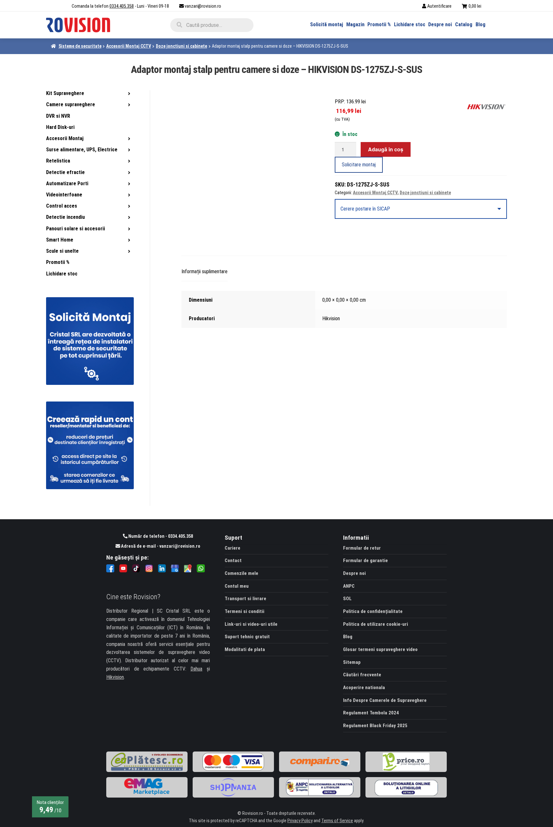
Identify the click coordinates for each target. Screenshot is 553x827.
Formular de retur (362, 548)
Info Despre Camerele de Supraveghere (385, 700)
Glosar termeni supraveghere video (380, 649)
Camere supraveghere (70, 104)
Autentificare (439, 6)
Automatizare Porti (67, 183)
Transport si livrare (245, 598)
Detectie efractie (65, 172)
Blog (480, 24)
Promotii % (379, 24)
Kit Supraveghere (65, 93)
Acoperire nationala (364, 687)
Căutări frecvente (362, 675)
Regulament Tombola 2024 (371, 713)
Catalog (463, 24)
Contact (233, 560)
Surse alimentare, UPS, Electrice (81, 150)
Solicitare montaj (359, 165)
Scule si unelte (62, 251)
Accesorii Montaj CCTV (128, 46)
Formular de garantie (365, 560)
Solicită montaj (326, 24)
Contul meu (237, 586)
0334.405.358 (121, 6)
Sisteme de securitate (80, 46)
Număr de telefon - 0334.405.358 (160, 536)
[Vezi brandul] (486, 106)
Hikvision (115, 677)
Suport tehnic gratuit (247, 637)
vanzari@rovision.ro (203, 6)
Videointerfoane (64, 195)
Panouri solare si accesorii (75, 229)
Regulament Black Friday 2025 (375, 725)
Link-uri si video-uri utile (251, 624)
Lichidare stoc (409, 24)
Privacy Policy (300, 820)
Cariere (232, 548)
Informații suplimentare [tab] (204, 271)
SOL (347, 598)
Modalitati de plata (245, 649)
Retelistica (58, 161)
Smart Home (59, 240)
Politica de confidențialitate (373, 611)
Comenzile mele (241, 573)
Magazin (355, 24)
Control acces (61, 206)
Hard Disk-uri (60, 127)
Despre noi (440, 24)
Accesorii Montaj (65, 138)
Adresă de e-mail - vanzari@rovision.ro (160, 546)
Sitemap (352, 662)
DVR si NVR (58, 116)
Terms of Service (337, 820)
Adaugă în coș (385, 149)
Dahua (196, 669)
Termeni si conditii (244, 611)
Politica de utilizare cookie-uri (375, 624)
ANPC (349, 586)
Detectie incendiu (65, 217)
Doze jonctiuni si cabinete (181, 46)
